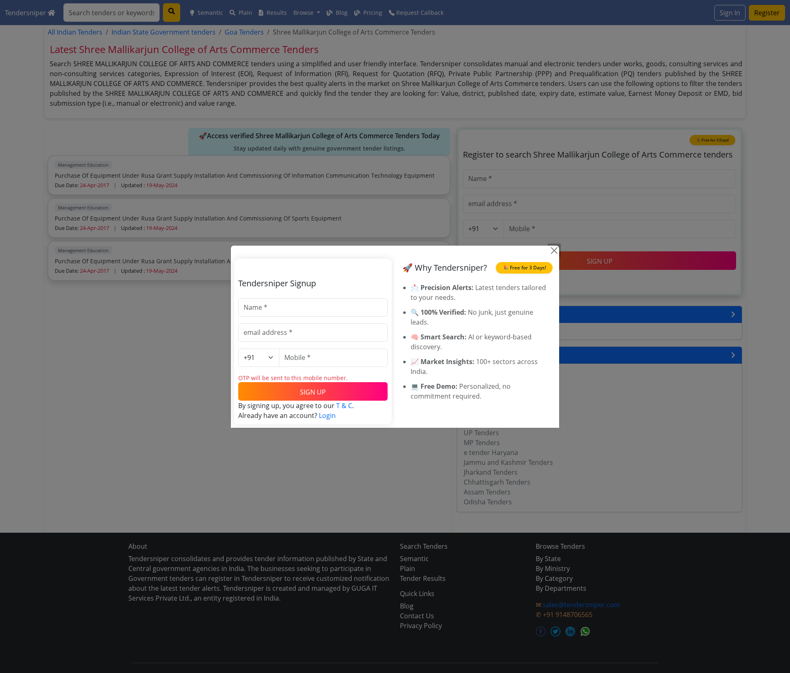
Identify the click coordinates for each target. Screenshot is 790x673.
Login (327, 415)
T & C (344, 405)
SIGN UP (313, 392)
